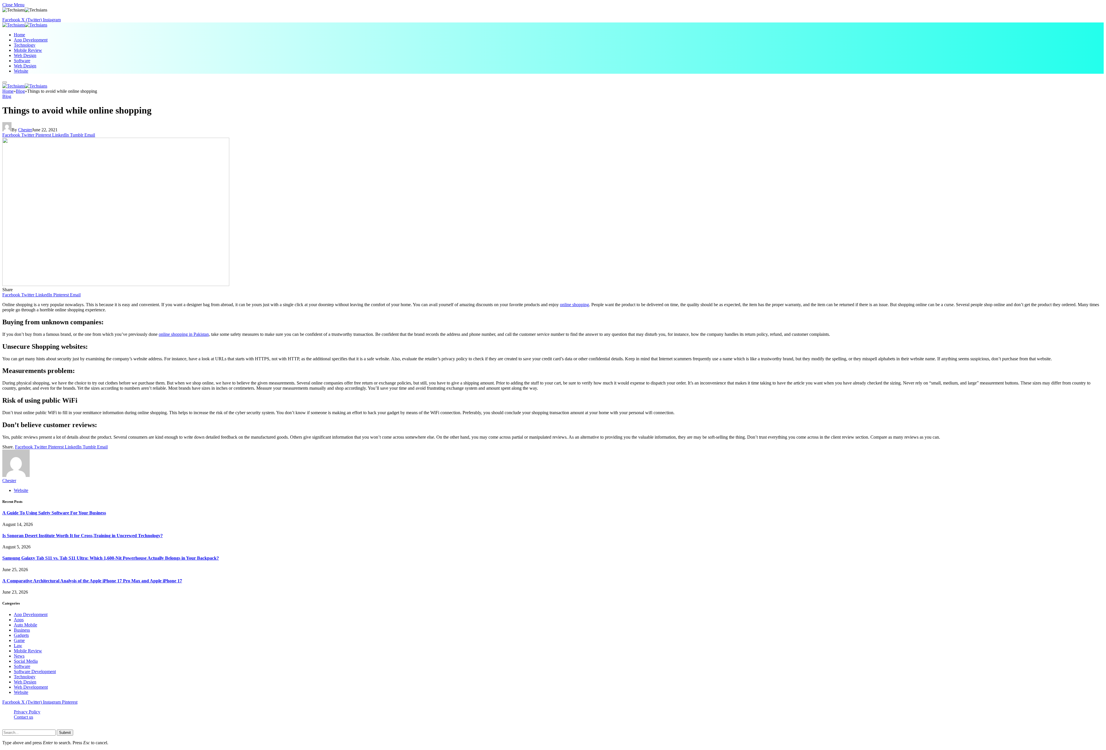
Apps (19, 619)
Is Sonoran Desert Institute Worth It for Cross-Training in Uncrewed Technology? (82, 535)
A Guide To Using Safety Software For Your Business (54, 512)
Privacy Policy (27, 711)
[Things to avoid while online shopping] (115, 284)
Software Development (35, 671)
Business (22, 630)
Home (19, 34)
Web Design (25, 55)
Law (18, 645)
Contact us (23, 717)
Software (22, 60)
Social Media (26, 661)
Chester (25, 129)
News (19, 656)
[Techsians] (24, 24)
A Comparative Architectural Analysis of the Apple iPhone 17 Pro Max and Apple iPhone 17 (92, 580)
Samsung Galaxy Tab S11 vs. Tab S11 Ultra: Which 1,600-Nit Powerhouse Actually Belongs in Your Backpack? (110, 558)
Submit (65, 732)
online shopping (574, 304)
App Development (31, 39)
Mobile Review (28, 50)
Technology (24, 45)
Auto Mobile (25, 624)
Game (19, 640)
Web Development (31, 687)
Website (21, 71)
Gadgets (21, 635)
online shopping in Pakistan (184, 334)
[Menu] (4, 82)
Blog (6, 96)
